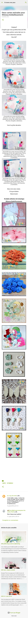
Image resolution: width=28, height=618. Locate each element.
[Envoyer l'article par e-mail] (3, 481)
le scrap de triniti (12, 495)
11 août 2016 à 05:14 (13, 516)
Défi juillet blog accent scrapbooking (10, 543)
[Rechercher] (26, 2)
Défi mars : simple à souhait (8, 570)
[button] (3, 20)
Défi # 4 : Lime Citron (6, 596)
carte (4, 483)
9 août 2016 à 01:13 (12, 506)
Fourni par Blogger (15, 612)
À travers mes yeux (9, 2)
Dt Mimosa (10, 483)
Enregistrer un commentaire (10, 520)
